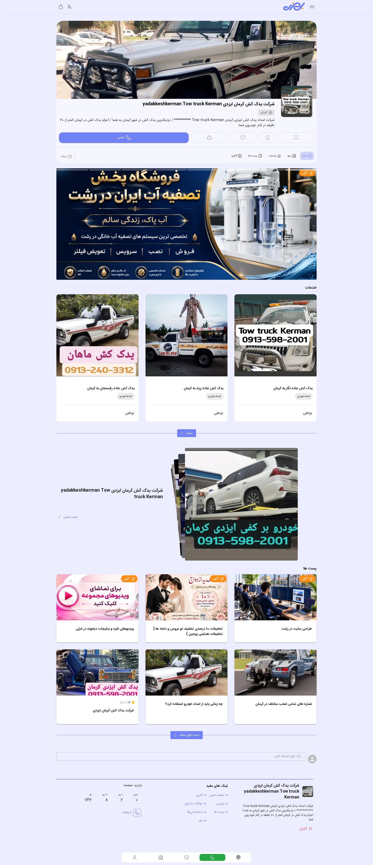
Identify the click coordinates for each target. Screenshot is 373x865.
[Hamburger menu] (312, 6)
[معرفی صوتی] (238, 857)
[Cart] (60, 6)
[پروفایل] (135, 857)
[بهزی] (294, 6)
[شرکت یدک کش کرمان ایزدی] (97, 672)
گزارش (303, 828)
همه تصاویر (70, 517)
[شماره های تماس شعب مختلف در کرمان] (275, 672)
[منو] (161, 857)
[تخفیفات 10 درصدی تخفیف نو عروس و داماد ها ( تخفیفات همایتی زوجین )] (187, 597)
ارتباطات (127, 812)
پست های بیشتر (189, 735)
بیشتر (189, 433)
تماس (120, 137)
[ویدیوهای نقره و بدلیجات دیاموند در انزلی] (97, 597)
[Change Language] (69, 6)
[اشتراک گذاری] (209, 137)
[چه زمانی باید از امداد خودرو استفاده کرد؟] (187, 672)
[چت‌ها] (213, 857)
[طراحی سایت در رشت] (275, 597)
